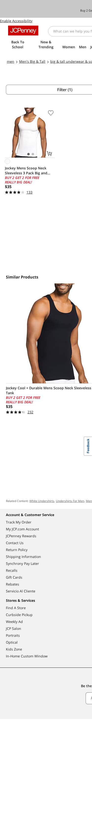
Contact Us (15, 542)
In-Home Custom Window (27, 656)
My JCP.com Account (22, 529)
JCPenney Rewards (21, 536)
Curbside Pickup (19, 614)
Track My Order (18, 522)
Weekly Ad (14, 621)
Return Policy (16, 549)
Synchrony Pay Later (22, 563)
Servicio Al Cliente (20, 591)
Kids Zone (14, 649)
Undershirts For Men (70, 501)
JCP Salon (13, 628)
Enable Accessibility (16, 20)
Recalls (11, 570)
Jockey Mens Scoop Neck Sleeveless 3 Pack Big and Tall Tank (26, 171)
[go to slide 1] (28, 154)
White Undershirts (41, 501)
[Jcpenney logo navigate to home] (23, 30)
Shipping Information (23, 556)
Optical (12, 642)
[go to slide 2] (33, 154)
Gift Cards (14, 577)
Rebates (12, 584)
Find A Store (16, 607)
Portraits (13, 635)
